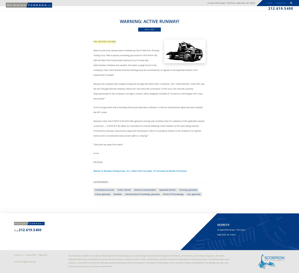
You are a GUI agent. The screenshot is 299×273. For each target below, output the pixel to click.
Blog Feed (43, 255)
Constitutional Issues (104, 190)
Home (269, 3)
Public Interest (124, 190)
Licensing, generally (188, 190)
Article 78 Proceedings (173, 194)
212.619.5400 (280, 9)
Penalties (118, 194)
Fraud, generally (102, 194)
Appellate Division (167, 190)
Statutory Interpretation (145, 190)
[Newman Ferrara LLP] (29, 5)
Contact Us (281, 3)
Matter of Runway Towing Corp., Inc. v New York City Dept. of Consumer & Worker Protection (140, 171)
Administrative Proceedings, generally (142, 194)
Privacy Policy (31, 255)
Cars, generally (193, 194)
